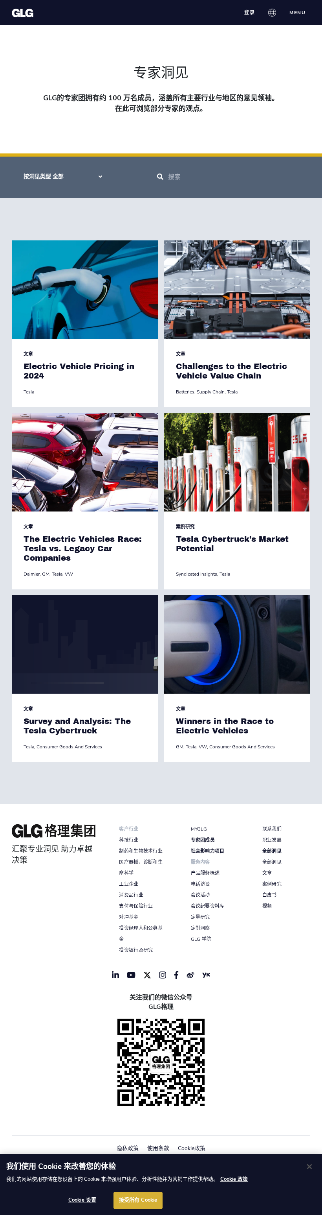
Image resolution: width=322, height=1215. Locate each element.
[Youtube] (131, 975)
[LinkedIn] (115, 975)
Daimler (32, 574)
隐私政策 (128, 1148)
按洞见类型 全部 (44, 176)
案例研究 (185, 527)
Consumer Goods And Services (69, 747)
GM (45, 574)
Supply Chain (211, 392)
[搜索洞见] (160, 177)
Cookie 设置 (82, 1200)
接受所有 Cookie (138, 1200)
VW (69, 574)
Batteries (185, 392)
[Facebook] (176, 975)
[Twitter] (147, 975)
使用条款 (158, 1148)
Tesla (29, 392)
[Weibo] (190, 975)
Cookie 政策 (234, 1179)
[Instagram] (162, 975)
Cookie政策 (191, 1148)
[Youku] (206, 975)
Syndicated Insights (196, 574)
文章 (28, 354)
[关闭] (309, 1166)
